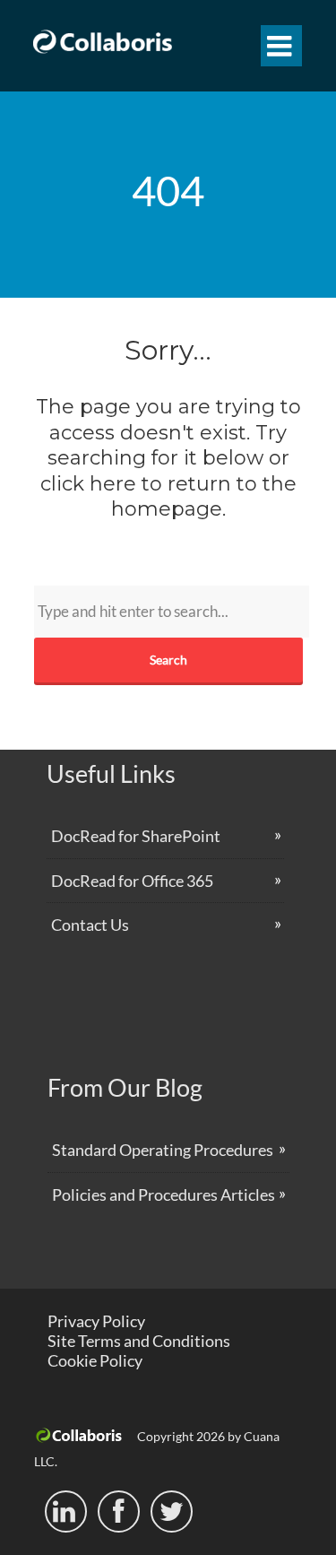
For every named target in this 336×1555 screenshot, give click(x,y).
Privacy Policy (96, 1321)
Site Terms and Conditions (138, 1341)
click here (88, 484)
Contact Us (90, 924)
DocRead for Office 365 (132, 880)
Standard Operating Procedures (162, 1150)
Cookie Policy (94, 1360)
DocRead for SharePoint (135, 836)
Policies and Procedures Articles (163, 1194)
